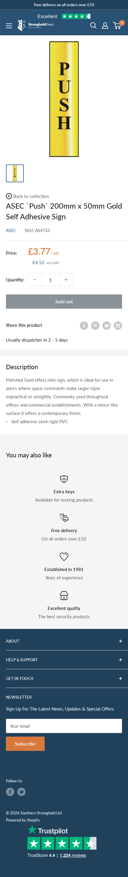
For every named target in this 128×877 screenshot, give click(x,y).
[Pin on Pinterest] (95, 325)
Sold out (64, 301)
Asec (11, 230)
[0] (117, 25)
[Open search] (93, 25)
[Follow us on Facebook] (10, 792)
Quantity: (15, 279)
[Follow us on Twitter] (21, 792)
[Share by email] (118, 325)
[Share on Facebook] (84, 325)
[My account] (105, 25)
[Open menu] (9, 25)
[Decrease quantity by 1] (34, 279)
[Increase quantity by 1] (66, 279)
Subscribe (25, 743)
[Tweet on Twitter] (106, 325)
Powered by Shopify (23, 820)
